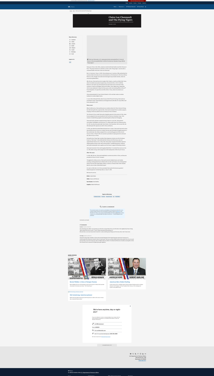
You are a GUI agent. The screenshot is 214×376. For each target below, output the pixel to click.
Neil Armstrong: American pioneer (81, 295)
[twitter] (133, 353)
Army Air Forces (109, 196)
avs (113, 196)
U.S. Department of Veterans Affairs (90, 372)
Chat (100, 330)
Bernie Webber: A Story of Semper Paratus (83, 282)
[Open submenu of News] (116, 7)
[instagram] (140, 353)
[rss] (135, 353)
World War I (117, 196)
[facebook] (138, 353)
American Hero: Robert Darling (120, 282)
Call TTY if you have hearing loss (105, 333)
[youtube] (130, 353)
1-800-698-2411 (142, 360)
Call (99, 323)
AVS (70, 62)
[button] (145, 7)
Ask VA (118, 211)
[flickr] (145, 353)
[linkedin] (143, 353)
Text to (95, 327)
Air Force (103, 196)
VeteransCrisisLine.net (105, 336)
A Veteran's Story (97, 196)
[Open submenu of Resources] (124, 7)
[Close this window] (130, 306)
